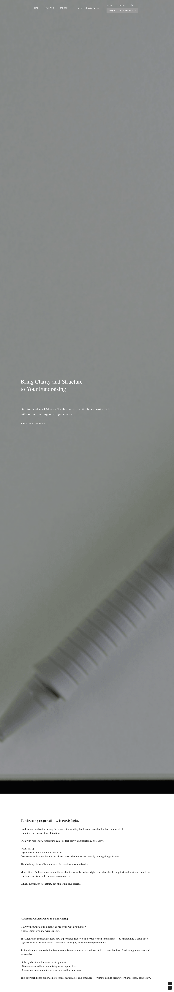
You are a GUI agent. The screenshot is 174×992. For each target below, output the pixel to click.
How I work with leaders (34, 413)
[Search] (120, 5)
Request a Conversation (143, 5)
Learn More (14, 977)
